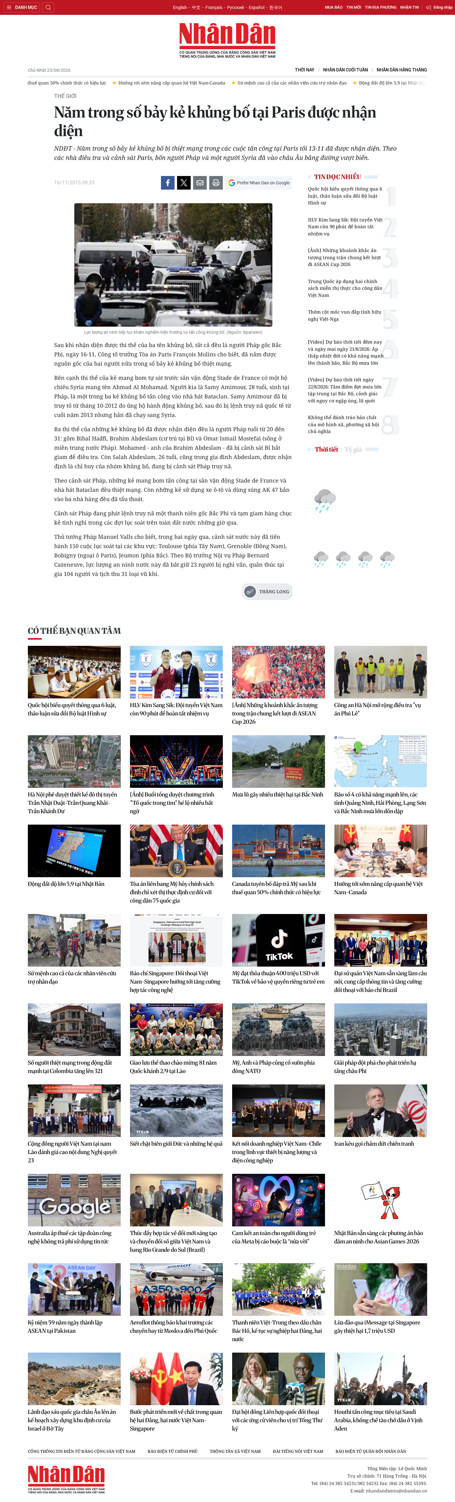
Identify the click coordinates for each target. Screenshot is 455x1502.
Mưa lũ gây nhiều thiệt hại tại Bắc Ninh (277, 794)
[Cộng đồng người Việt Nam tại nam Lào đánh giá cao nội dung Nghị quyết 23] (74, 1110)
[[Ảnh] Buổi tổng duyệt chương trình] (176, 761)
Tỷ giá (353, 449)
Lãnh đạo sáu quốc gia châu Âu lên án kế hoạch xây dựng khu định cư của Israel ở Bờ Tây (72, 1420)
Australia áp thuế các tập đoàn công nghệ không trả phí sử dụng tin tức (69, 1237)
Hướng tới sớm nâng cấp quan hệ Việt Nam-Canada (378, 888)
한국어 (275, 7)
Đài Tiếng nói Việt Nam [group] (298, 1451)
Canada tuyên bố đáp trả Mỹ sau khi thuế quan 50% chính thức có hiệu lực (276, 888)
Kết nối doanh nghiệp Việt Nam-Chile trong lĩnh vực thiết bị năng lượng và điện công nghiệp (277, 1152)
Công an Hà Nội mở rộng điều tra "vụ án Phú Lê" (377, 709)
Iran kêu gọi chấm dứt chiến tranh (374, 1143)
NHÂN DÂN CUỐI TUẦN (345, 70)
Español (256, 7)
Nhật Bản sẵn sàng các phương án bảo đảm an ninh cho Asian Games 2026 (378, 1237)
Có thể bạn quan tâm (74, 631)
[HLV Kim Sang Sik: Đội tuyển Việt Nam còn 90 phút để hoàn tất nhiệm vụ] (176, 672)
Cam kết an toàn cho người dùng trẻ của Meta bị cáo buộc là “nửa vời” (274, 1237)
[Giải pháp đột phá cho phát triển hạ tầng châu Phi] (380, 1029)
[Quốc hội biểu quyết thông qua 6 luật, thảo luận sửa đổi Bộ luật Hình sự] (74, 672)
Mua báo (334, 7)
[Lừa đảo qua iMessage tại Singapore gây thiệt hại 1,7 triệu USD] (380, 1289)
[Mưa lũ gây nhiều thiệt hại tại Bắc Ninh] (278, 761)
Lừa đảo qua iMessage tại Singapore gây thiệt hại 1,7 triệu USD (377, 1326)
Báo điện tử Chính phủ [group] (172, 1451)
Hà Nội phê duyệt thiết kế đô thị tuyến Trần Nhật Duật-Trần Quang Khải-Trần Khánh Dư (72, 803)
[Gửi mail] (200, 183)
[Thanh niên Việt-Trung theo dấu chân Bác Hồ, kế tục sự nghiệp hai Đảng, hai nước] (278, 1289)
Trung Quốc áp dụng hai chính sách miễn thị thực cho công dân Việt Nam (345, 288)
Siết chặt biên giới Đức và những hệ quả (176, 1143)
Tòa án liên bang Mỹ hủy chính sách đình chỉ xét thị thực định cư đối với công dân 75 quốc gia (172, 892)
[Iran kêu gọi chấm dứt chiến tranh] (380, 1110)
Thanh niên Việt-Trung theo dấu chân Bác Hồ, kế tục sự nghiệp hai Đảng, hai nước (277, 1331)
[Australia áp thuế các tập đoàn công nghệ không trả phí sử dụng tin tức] (74, 1200)
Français (214, 7)
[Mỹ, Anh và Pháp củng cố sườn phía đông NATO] (278, 1029)
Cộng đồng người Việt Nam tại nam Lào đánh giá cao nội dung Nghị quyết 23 (72, 1152)
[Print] (216, 183)
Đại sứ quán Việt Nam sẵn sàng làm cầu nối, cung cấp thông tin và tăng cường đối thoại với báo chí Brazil (380, 981)
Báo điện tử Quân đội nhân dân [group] (371, 1451)
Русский (235, 7)
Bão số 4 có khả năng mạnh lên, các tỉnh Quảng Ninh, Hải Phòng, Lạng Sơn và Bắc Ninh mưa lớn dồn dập (380, 803)
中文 (196, 7)
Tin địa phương (380, 7)
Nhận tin (409, 7)
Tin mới (353, 7)
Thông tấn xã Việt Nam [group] (235, 1451)
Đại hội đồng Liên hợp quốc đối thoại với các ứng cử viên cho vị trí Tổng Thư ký (277, 1420)
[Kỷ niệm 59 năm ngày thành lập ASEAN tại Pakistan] (74, 1289)
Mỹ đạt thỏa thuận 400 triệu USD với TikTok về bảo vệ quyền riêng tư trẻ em (278, 977)
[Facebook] (168, 183)
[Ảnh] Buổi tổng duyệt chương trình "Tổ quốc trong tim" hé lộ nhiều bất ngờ (172, 803)
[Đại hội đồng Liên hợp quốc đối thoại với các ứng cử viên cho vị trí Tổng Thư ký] (278, 1379)
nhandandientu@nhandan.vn (396, 1491)
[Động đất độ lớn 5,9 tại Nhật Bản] (74, 851)
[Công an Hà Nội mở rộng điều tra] (380, 672)
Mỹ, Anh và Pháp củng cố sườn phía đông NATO (273, 1067)
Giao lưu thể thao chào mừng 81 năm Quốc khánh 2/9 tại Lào (173, 1067)
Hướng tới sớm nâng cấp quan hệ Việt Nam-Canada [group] (172, 83)
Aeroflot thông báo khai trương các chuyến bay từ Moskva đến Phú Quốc (173, 1326)
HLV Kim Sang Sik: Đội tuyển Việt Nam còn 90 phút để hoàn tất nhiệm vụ (345, 227)
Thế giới (65, 96)
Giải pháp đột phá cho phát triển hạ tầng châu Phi (375, 1067)
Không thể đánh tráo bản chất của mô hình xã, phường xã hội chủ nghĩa (343, 424)
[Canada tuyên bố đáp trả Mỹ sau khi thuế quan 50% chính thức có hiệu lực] (278, 851)
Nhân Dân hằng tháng (402, 70)
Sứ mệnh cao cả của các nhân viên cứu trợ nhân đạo (72, 977)
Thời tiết (326, 449)
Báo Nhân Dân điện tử (227, 41)
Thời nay (304, 70)
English (180, 7)
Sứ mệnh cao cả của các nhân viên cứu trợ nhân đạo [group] (292, 83)
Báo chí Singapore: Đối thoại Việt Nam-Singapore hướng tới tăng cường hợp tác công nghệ (175, 981)
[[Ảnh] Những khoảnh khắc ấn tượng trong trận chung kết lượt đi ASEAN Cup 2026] (278, 672)
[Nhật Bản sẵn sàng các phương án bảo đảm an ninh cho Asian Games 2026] (380, 1200)
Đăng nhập (443, 7)
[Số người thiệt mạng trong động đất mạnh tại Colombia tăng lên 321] (74, 1029)
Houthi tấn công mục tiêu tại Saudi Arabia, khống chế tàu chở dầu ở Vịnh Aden (378, 1420)
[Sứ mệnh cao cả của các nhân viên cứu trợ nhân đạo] (74, 940)
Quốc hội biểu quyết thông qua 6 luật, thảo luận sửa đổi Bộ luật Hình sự (345, 196)
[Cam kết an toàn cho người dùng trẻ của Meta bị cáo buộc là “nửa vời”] (278, 1200)
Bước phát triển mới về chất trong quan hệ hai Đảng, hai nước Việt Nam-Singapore (176, 1420)
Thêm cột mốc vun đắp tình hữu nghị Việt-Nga (344, 315)
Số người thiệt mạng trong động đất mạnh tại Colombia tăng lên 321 (70, 1067)
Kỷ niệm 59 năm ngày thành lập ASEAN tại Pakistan (65, 1326)
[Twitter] (184, 183)
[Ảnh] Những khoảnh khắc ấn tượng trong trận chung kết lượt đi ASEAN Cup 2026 (344, 257)
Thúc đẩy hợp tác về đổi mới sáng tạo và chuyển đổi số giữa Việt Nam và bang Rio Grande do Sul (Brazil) (173, 1241)
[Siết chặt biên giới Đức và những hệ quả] (176, 1110)
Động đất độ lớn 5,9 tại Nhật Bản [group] (393, 83)
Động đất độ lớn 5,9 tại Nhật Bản (66, 883)
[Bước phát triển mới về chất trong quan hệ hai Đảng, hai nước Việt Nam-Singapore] (176, 1379)
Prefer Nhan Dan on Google (263, 182)
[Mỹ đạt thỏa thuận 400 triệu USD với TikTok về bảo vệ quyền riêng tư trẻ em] (278, 940)
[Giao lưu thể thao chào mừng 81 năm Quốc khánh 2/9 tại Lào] (176, 1029)
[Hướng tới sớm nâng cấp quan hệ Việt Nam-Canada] (380, 851)
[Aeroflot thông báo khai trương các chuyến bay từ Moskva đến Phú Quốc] (176, 1289)
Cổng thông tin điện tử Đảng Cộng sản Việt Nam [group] (81, 1451)
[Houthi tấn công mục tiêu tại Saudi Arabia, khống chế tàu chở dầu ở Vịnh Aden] (380, 1379)
